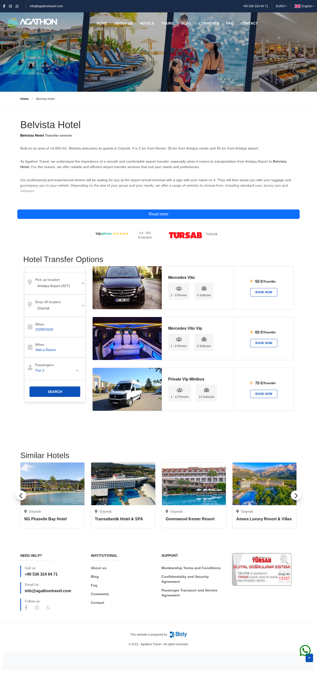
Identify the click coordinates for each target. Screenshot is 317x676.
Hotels (147, 23)
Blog (95, 577)
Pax (39, 370)
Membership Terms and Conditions (191, 568)
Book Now (263, 292)
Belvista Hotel (45, 99)
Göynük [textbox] (43, 308)
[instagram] (10, 6)
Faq (94, 585)
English (307, 6)
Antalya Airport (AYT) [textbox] (53, 286)
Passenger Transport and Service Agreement (189, 592)
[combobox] (54, 283)
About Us (123, 23)
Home (24, 99)
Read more (158, 214)
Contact (97, 603)
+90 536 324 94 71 (255, 6)
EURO (280, 6)
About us (98, 568)
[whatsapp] (17, 6)
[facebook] (4, 6)
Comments (100, 594)
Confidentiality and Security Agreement (185, 579)
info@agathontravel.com (46, 6)
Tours (167, 23)
